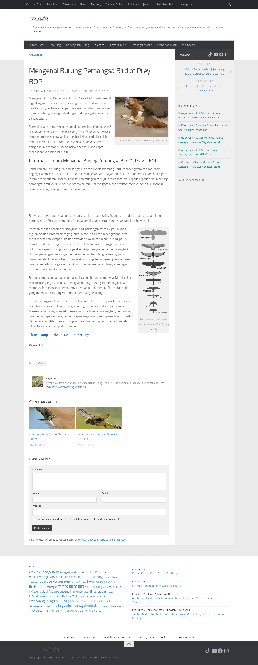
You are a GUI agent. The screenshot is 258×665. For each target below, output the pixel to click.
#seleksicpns (64, 601)
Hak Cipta (166, 637)
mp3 (99, 611)
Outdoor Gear (34, 4)
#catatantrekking (90, 576)
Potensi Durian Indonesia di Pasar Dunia (157, 585)
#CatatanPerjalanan (64, 577)
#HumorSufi (96, 581)
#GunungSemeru (61, 581)
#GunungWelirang (78, 582)
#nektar (110, 592)
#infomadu (38, 586)
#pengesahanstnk (94, 596)
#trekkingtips (72, 610)
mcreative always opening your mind (66, 387)
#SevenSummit (82, 601)
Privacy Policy (147, 637)
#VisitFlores (90, 610)
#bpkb (77, 572)
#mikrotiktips (79, 591)
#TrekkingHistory (52, 610)
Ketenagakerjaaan (139, 4)
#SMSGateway (99, 601)
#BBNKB (33, 572)
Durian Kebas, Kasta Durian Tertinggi (155, 573)
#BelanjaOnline (49, 572)
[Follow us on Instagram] (227, 54)
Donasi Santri (89, 637)
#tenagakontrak (85, 605)
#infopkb (52, 587)
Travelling (52, 4)
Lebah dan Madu (164, 4)
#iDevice (110, 581)
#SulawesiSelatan (36, 606)
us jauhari (38, 91)
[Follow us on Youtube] (216, 54)
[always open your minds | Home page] (39, 18)
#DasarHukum (110, 577)
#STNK (113, 601)
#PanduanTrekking (71, 596)
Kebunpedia (185, 4)
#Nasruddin (97, 591)
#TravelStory (116, 605)
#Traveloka (102, 606)
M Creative (112, 657)
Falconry (96, 4)
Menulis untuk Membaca (118, 637)
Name (36, 493)
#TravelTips (35, 610)
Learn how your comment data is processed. (100, 539)
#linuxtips (115, 587)
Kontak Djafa (186, 637)
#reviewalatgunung (41, 601)
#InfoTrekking (93, 587)
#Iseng (106, 587)
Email (105, 493)
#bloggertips (66, 572)
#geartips (45, 581)
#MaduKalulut (38, 591)
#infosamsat (71, 586)
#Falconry (42, 363)
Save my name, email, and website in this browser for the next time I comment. (78, 519)
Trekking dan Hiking (74, 4)
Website (36, 505)
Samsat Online (114, 4)
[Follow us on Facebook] (221, 54)
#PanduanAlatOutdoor (44, 596)
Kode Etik (69, 637)
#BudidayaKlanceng (94, 572)
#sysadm (65, 605)
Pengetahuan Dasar (158, 594)
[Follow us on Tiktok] (210, 54)
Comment (38, 469)
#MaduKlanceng (58, 591)
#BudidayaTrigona (40, 577)
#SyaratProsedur (50, 606)
